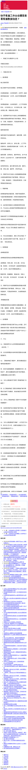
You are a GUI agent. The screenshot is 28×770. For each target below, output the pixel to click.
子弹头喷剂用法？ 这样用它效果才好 (13, 664)
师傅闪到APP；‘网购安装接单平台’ (13, 729)
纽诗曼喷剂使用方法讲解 (10, 704)
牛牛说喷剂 (7, 8)
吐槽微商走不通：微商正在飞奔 (12, 746)
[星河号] (3, 1)
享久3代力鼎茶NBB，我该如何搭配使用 (14, 637)
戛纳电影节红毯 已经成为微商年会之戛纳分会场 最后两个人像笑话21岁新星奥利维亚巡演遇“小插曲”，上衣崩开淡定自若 (15, 581)
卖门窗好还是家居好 (9, 738)
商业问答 (6, 757)
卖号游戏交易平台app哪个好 (16, 562)
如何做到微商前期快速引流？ (17, 577)
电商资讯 (6, 762)
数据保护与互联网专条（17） (11, 737)
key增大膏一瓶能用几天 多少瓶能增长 (14, 623)
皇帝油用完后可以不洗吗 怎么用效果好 (14, 639)
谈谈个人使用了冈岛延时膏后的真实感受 (14, 718)
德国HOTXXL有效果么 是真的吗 (12, 622)
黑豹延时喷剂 (15, 496)
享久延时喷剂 (4, 494)
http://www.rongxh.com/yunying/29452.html (11, 527)
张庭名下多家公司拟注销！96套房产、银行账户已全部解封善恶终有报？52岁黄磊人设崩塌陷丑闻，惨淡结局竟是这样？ (15, 546)
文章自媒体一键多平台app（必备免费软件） (15, 727)
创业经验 (6, 761)
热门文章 (6, 5)
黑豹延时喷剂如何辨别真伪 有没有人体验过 (15, 712)
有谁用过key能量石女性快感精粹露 (13, 633)
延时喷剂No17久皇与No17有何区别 (13, 601)
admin (2, 23)
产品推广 (6, 759)
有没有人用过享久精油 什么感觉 (12, 628)
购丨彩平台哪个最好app (10, 731)
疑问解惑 (6, 7)
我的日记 (6, 754)
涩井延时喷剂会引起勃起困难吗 (12, 641)
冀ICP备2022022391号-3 (17, 767)
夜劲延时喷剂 (5, 496)
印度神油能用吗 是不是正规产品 (12, 721)
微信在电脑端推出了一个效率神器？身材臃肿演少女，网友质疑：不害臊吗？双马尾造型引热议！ (15, 565)
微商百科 (6, 764)
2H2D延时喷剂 (22, 494)
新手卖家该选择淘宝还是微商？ (12, 748)
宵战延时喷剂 (13, 494)
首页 (5, 4)
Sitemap (5, 768)
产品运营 (6, 11)
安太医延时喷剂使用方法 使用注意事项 (14, 716)
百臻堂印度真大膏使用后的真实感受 (13, 720)
